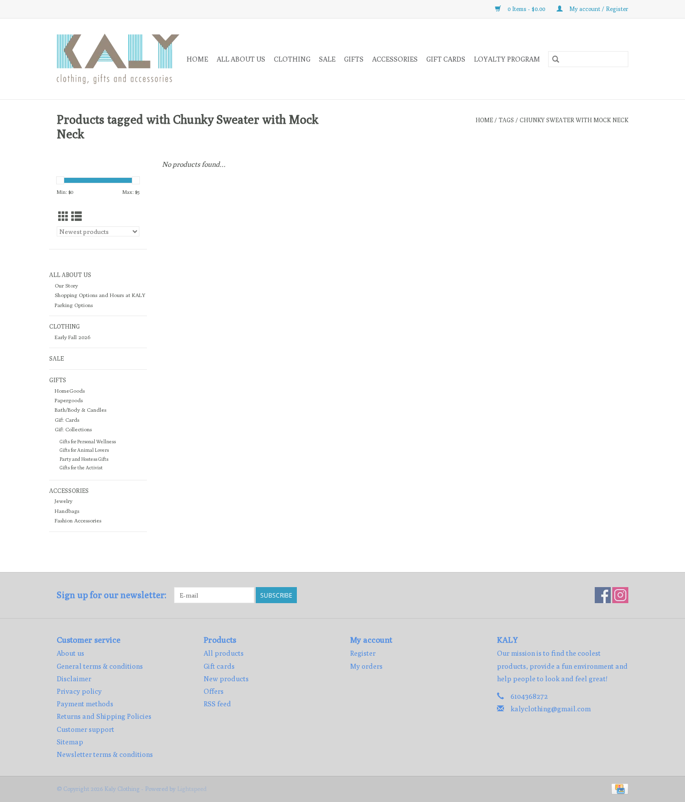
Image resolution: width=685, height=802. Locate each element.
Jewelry (63, 501)
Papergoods (69, 400)
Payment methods (85, 704)
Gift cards (445, 59)
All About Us (241, 59)
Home (197, 59)
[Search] (555, 59)
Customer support (85, 729)
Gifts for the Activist (81, 467)
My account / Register (598, 9)
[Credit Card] (618, 788)
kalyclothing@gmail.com (550, 709)
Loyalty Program (507, 59)
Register (363, 653)
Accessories (395, 59)
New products (226, 679)
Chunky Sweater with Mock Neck (574, 120)
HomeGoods (70, 391)
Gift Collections (73, 429)
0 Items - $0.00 (526, 9)
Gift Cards (67, 420)
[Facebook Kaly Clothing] (603, 595)
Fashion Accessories (78, 520)
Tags (506, 120)
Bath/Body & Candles (80, 410)
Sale (327, 59)
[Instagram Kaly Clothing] (620, 595)
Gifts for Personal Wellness (88, 441)
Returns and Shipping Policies (104, 716)
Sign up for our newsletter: (111, 595)
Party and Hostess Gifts (84, 459)
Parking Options (74, 305)
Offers (214, 691)
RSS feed (217, 704)
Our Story (66, 286)
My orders (366, 666)
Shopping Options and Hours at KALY (100, 295)
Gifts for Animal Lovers (84, 450)
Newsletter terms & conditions (105, 754)
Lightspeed (192, 788)
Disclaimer (74, 679)
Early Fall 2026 (72, 337)
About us (70, 653)
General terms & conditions (100, 666)
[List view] (76, 216)
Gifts (354, 59)
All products (224, 653)
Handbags (67, 511)
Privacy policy (79, 691)
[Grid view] (63, 216)
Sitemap (70, 742)
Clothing (292, 59)
